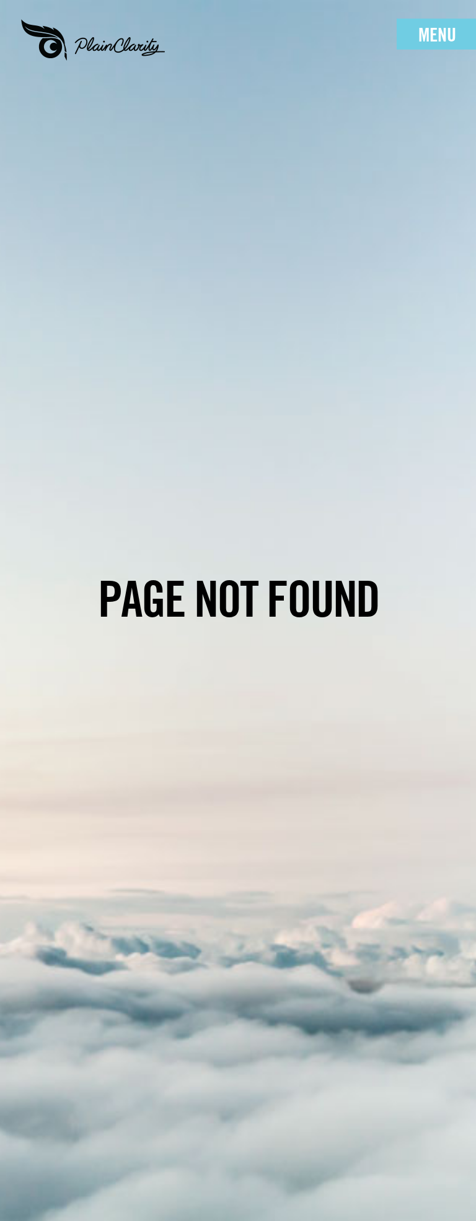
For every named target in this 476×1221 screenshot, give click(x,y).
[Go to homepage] (93, 40)
